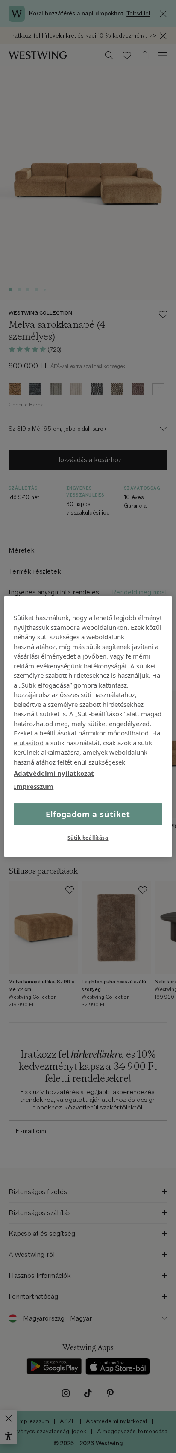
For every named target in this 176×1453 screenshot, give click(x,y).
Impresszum (33, 786)
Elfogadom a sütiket (88, 814)
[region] (87, 726)
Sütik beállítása (87, 838)
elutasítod (29, 742)
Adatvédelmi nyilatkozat (54, 773)
